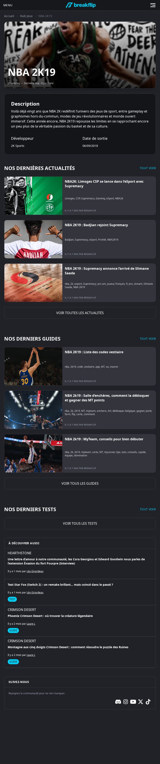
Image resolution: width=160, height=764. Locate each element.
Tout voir (148, 168)
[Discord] (118, 701)
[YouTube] (133, 701)
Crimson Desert (22, 609)
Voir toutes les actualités (80, 313)
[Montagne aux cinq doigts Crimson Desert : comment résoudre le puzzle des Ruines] (80, 652)
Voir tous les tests (80, 523)
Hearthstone (19, 553)
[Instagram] (125, 701)
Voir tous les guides (80, 483)
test (12, 599)
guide (13, 630)
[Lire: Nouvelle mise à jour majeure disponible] (80, 196)
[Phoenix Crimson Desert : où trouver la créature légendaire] (80, 620)
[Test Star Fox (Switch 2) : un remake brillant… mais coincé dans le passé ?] (80, 592)
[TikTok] (148, 701)
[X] (140, 701)
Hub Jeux (26, 16)
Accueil (9, 16)
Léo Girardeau (35, 571)
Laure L (31, 623)
